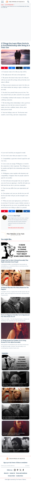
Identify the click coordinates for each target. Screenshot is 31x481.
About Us (6, 473)
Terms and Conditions (21, 473)
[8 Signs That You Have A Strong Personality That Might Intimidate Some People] (15, 250)
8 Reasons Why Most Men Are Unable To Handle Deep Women (14, 450)
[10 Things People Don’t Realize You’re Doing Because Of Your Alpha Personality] (15, 331)
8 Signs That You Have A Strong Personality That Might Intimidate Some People (14, 261)
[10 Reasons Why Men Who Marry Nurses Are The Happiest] (15, 278)
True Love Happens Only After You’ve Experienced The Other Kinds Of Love (15, 315)
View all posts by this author (16, 227)
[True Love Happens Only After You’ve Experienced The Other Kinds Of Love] (15, 305)
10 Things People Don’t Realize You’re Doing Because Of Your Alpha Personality (13, 341)
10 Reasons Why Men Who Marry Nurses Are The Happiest (15, 288)
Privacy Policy (11, 475)
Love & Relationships (9, 4)
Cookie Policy (19, 475)
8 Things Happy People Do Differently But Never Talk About (15, 384)
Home (2, 4)
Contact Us (12, 473)
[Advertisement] (15, 24)
